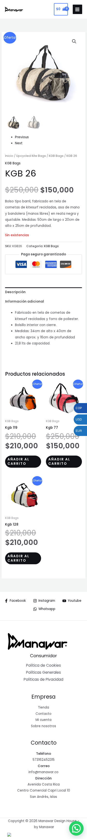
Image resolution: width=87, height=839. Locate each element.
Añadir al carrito (18, 461)
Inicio (9, 156)
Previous (22, 137)
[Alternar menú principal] (77, 9)
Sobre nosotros (43, 726)
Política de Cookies (43, 665)
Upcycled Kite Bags (31, 156)
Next (18, 143)
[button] (74, 41)
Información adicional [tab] (24, 301)
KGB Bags (56, 156)
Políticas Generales (43, 672)
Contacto (43, 713)
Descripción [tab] (15, 292)
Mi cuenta (43, 719)
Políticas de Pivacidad (43, 679)
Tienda (43, 707)
